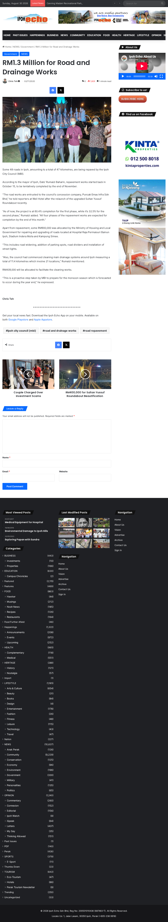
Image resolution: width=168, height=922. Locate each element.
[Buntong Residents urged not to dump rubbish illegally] (101, 522)
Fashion (11, 713)
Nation (7, 739)
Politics (11, 790)
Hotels (10, 882)
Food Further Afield (14, 622)
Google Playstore (18, 319)
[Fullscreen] (161, 76)
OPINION (156, 35)
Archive (62, 584)
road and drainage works (60, 330)
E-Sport (11, 861)
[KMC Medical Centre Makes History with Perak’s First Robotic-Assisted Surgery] (66, 543)
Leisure (11, 724)
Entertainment (14, 708)
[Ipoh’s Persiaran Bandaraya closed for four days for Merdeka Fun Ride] (101, 543)
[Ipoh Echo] (27, 19)
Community (13, 754)
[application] (142, 66)
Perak (7, 851)
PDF (6, 846)
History (11, 668)
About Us (63, 569)
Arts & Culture (14, 688)
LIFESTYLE (143, 35)
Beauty (10, 693)
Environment (14, 770)
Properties (12, 566)
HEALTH (116, 35)
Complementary (15, 652)
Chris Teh (12, 81)
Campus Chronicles (17, 576)
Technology (13, 729)
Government (27, 46)
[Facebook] (53, 90)
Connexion (13, 805)
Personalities (14, 785)
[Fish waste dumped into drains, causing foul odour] (84, 543)
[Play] (123, 76)
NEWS (64, 35)
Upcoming (12, 642)
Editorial (11, 810)
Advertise (63, 579)
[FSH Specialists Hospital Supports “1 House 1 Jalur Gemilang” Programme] (101, 533)
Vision (61, 574)
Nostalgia (12, 673)
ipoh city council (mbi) (22, 330)
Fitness (10, 719)
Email (6, 471)
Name (6, 457)
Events (10, 637)
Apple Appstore (43, 319)
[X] (60, 90)
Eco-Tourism (14, 877)
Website (63, 471)
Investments (13, 560)
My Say (11, 831)
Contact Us (64, 589)
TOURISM (9, 872)
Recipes (11, 611)
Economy (12, 764)
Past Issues (20, 35)
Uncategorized (12, 897)
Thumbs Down (12, 866)
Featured (9, 581)
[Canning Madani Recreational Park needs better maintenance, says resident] (66, 533)
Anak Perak (13, 749)
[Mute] (156, 76)
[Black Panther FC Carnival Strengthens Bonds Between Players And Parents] (66, 522)
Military (11, 780)
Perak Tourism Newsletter (21, 887)
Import (7, 678)
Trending (9, 892)
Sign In (62, 594)
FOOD (106, 35)
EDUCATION (94, 35)
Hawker (11, 596)
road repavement (95, 330)
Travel (10, 734)
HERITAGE (129, 35)
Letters (10, 826)
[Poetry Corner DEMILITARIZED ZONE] (84, 522)
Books (10, 698)
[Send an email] (19, 81)
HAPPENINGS (37, 35)
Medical (11, 657)
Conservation (14, 759)
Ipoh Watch (13, 815)
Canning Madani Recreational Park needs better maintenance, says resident (86, 3)
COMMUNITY (77, 35)
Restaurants (13, 617)
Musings (11, 601)
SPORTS (8, 856)
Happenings (10, 627)
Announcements (15, 632)
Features (9, 586)
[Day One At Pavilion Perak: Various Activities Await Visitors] (84, 533)
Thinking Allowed (16, 836)
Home (7, 35)
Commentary (14, 800)
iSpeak (10, 821)
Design (10, 703)
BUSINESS (52, 35)
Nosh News (13, 606)
